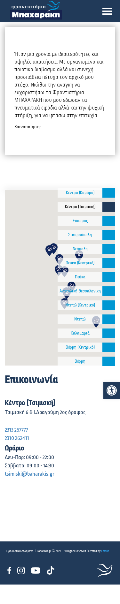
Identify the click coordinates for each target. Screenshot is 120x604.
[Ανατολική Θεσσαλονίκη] (108, 291)
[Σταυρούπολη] (108, 235)
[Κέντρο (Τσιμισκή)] (108, 207)
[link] (111, 390)
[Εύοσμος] (108, 221)
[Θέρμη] (108, 361)
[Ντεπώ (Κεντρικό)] (108, 305)
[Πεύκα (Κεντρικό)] (108, 263)
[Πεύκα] (108, 277)
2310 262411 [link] (17, 438)
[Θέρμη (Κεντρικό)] (108, 347)
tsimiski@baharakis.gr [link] (29, 474)
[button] (107, 11)
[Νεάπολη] (108, 249)
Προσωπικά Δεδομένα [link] (19, 551)
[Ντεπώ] (108, 319)
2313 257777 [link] (16, 430)
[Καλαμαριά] (108, 333)
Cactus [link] (105, 551)
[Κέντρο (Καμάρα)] (108, 193)
